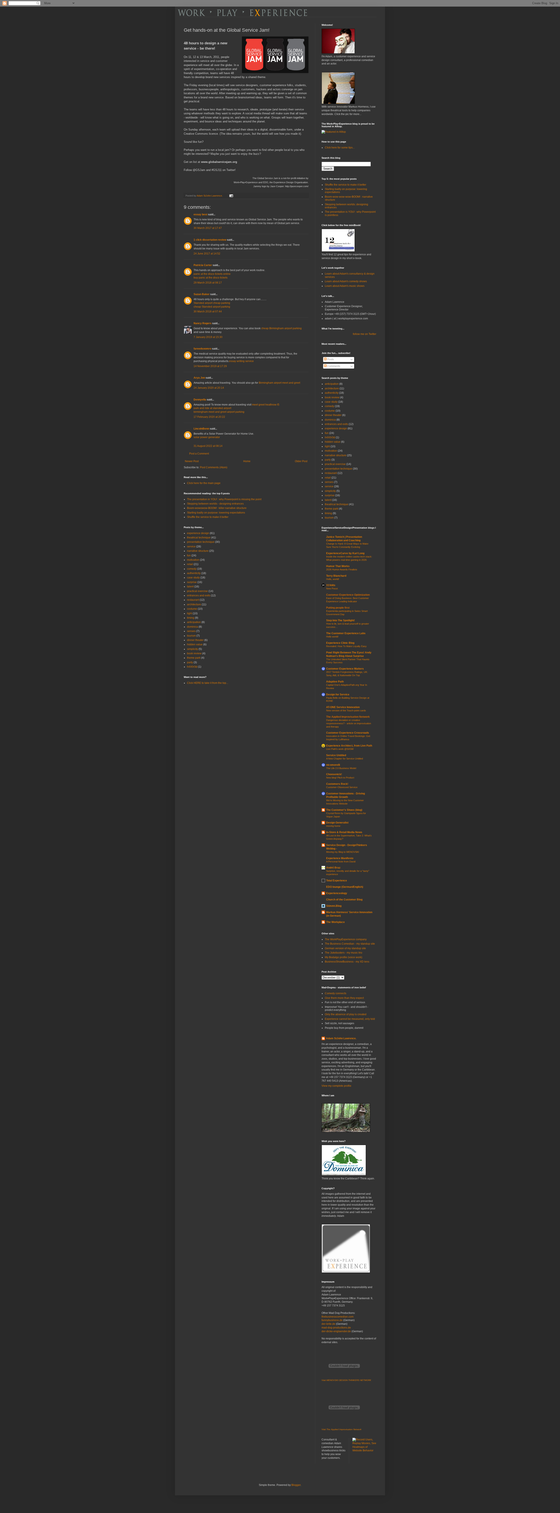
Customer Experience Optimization (348, 594)
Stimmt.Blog (333, 905)
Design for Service (337, 694)
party (190, 662)
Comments (333, 366)
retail (190, 564)
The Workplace (335, 922)
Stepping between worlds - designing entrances (215, 503)
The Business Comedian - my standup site (350, 943)
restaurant (193, 599)
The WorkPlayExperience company (346, 939)
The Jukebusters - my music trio (343, 952)
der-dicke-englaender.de (336, 1331)
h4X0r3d (192, 666)
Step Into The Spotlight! (340, 620)
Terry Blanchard (336, 575)
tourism (191, 635)
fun (189, 555)
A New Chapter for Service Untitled (344, 758)
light (189, 613)
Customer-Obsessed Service (341, 787)
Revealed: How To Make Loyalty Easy (346, 646)
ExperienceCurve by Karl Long (345, 553)
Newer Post (192, 461)
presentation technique (200, 541)
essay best (200, 214)
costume (192, 608)
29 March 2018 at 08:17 (208, 282)
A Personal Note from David (340, 861)
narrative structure (197, 550)
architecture (194, 604)
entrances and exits (198, 595)
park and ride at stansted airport (212, 408)
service (191, 546)
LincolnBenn (201, 428)
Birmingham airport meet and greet (279, 382)
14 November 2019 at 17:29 (210, 366)
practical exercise (197, 591)
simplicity (192, 649)
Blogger (296, 1485)
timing (190, 617)
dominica (192, 626)
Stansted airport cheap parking (212, 303)
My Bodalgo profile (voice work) (343, 957)
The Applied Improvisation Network (348, 716)
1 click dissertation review (210, 239)
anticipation (194, 622)
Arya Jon (199, 377)
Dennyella (200, 399)
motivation (193, 559)
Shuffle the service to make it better (207, 517)
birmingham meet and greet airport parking (219, 411)
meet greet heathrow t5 (265, 404)
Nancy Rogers (203, 323)
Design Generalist (337, 822)
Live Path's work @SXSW (340, 749)
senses (191, 631)
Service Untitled (336, 755)
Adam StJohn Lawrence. (341, 1038)
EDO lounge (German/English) (344, 886)
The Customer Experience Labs (346, 633)
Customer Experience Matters (345, 668)
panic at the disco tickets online (212, 273)
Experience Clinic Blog (340, 642)
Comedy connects (335, 993)
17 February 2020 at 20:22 (209, 416)
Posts (330, 359)
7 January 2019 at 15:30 (208, 337)
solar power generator (207, 437)
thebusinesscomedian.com (338, 1316)
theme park (193, 657)
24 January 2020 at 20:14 (209, 387)
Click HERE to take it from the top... (207, 682)
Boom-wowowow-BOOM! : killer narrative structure (217, 508)
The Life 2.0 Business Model (341, 768)
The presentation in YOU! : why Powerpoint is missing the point (224, 499)
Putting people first (338, 607)
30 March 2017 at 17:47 (208, 228)
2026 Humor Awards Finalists (341, 569)
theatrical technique (198, 537)
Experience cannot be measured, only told (350, 1018)
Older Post (301, 461)
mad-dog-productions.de (336, 1327)
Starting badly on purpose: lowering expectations (216, 512)
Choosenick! (334, 774)
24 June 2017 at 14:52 (207, 253)
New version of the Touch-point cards (346, 710)
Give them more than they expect (344, 997)
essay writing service (241, 361)
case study (193, 577)
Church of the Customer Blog (344, 899)
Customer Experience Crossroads (347, 732)
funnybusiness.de (332, 1320)
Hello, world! (332, 579)
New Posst (332, 588)
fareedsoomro (202, 348)
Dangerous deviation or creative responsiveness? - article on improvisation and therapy (348, 723)
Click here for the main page (203, 483)
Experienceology (336, 893)
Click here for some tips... (340, 147)
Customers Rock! (337, 783)
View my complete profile (336, 1085)
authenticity (194, 573)
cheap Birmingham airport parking (281, 328)
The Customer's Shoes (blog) (344, 809)
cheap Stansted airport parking (212, 306)
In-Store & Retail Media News (344, 832)
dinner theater (195, 640)
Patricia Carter (203, 265)
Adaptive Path (335, 681)
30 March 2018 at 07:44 (208, 311)
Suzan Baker (202, 294)
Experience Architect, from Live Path (349, 745)
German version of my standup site (345, 948)
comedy (191, 568)
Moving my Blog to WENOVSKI (342, 852)
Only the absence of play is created (345, 1014)
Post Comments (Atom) (213, 467)
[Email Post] (231, 195)
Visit (346, 1380)
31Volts (330, 585)
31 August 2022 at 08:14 (208, 445)
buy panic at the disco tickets (211, 277)
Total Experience (336, 880)
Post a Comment (199, 453)
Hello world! (332, 636)
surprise (192, 582)
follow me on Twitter (364, 334)
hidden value (195, 644)
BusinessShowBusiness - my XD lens (347, 961)
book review (194, 653)
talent (190, 586)
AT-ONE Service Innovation (343, 707)
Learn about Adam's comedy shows (346, 281)
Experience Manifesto (339, 858)
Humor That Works (338, 566)
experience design (198, 533)
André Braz (333, 867)
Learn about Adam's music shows (344, 285)
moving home (333, 826)
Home (246, 461)
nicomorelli (333, 764)
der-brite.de (328, 1323)
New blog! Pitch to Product (340, 777)
